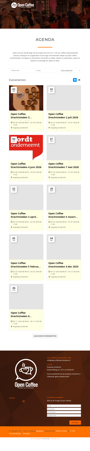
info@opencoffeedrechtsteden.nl (58, 360)
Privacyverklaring (15, 433)
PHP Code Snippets (36, 438)
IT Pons (72, 431)
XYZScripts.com (54, 438)
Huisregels (26, 433)
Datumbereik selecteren (66, 71)
